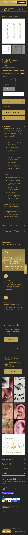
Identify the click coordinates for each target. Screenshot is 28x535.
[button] (2, 10)
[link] (6, 365)
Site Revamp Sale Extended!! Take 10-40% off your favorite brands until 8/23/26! (13, 2)
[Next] (23, 348)
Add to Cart (7, 106)
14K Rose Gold (9, 89)
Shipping (3, 67)
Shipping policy (17, 529)
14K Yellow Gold (10, 80)
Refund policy (18, 526)
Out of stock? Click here (14, 112)
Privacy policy (9, 529)
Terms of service (9, 526)
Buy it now (7, 101)
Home (3, 15)
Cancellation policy (19, 531)
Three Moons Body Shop (13, 481)
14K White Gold (10, 85)
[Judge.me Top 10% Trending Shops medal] (21, 445)
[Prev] (18, 348)
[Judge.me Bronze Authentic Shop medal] (6, 445)
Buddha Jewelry (10, 15)
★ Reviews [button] (25, 269)
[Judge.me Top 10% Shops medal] (13, 445)
